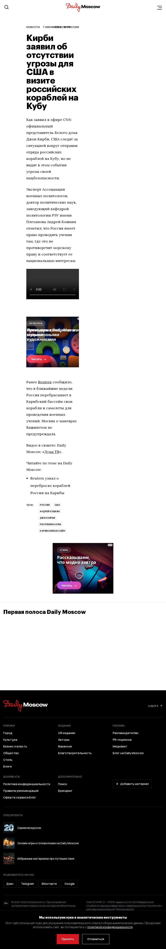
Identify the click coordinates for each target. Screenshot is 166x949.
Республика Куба (50, 524)
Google (70, 884)
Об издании (66, 733)
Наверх (153, 705)
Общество (11, 753)
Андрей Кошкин (50, 511)
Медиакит (120, 746)
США (57, 504)
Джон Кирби (47, 517)
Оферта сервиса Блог (19, 797)
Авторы (63, 740)
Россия (45, 504)
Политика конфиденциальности (26, 784)
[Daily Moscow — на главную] (25, 706)
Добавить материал (134, 784)
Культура (10, 740)
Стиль (7, 760)
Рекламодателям (125, 733)
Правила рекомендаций (20, 791)
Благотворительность (75, 753)
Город (7, 733)
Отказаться (95, 939)
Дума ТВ (51, 451)
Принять (68, 939)
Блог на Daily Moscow (128, 753)
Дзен (9, 884)
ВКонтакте (49, 884)
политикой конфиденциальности (110, 927)
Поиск (62, 784)
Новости (33, 27)
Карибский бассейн (52, 530)
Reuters (45, 382)
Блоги (7, 766)
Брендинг (65, 791)
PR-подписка (122, 740)
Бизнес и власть (15, 746)
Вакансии (65, 746)
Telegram (27, 884)
